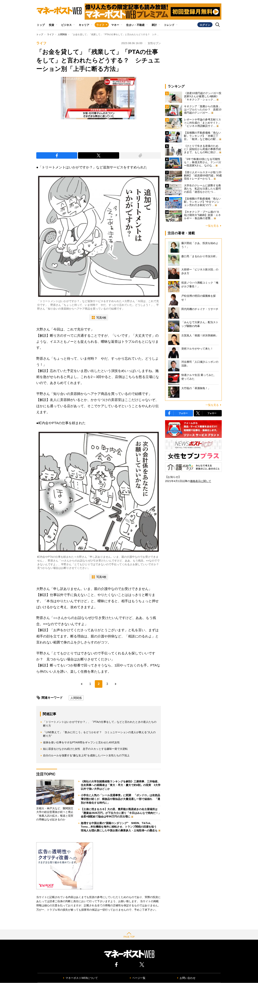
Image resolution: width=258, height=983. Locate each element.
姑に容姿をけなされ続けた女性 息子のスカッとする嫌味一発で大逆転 (85, 748)
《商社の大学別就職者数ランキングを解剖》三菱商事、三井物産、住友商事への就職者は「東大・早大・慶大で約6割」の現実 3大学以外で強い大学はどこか (121, 785)
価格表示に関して (200, 481)
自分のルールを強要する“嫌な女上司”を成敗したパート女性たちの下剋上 (86, 755)
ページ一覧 (138, 978)
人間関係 (62, 34)
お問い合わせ (187, 978)
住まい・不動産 (135, 24)
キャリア (84, 24)
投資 (51, 24)
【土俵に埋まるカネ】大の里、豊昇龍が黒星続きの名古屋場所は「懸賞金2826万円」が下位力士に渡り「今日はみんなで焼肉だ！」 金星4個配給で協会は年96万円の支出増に (122, 813)
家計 (154, 24)
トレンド (169, 24)
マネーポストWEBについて (82, 978)
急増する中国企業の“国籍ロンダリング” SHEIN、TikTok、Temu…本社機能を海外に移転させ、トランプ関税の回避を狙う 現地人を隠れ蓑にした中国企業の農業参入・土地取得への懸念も (120, 827)
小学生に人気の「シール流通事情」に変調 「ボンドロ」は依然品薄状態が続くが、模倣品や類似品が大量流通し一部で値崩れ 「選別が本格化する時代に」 (120, 799)
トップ (41, 24)
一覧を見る (212, 225)
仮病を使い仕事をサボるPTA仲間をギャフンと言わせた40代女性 (81, 742)
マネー (115, 24)
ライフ (100, 24)
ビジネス (66, 24)
